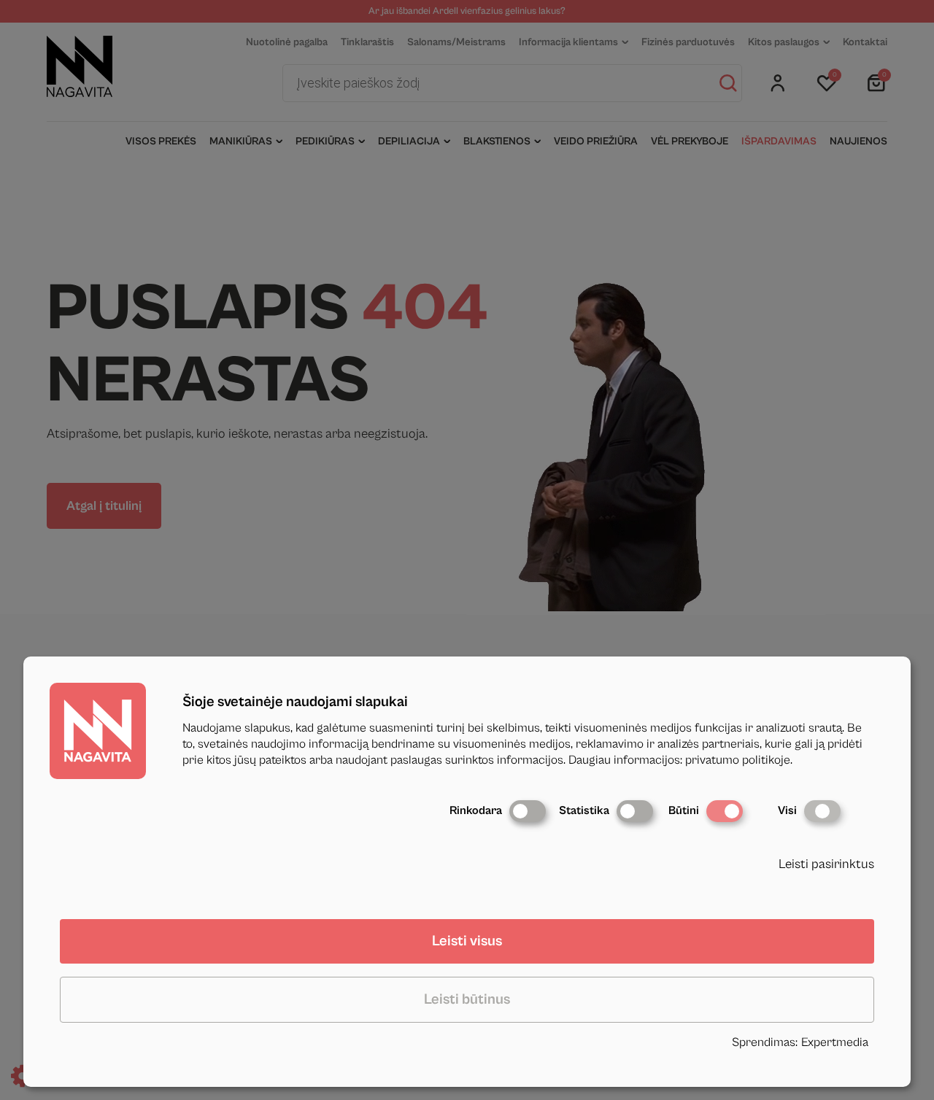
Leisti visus (467, 941)
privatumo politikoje (737, 760)
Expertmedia (834, 1042)
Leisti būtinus (467, 999)
